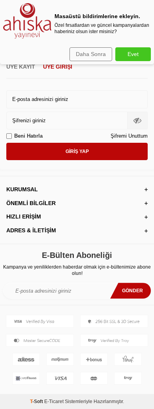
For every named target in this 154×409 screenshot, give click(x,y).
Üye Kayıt (20, 66)
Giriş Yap (77, 151)
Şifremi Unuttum (129, 136)
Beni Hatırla (28, 136)
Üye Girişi (57, 66)
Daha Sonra (91, 54)
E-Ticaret (54, 401)
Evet (133, 54)
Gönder (132, 290)
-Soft (37, 401)
